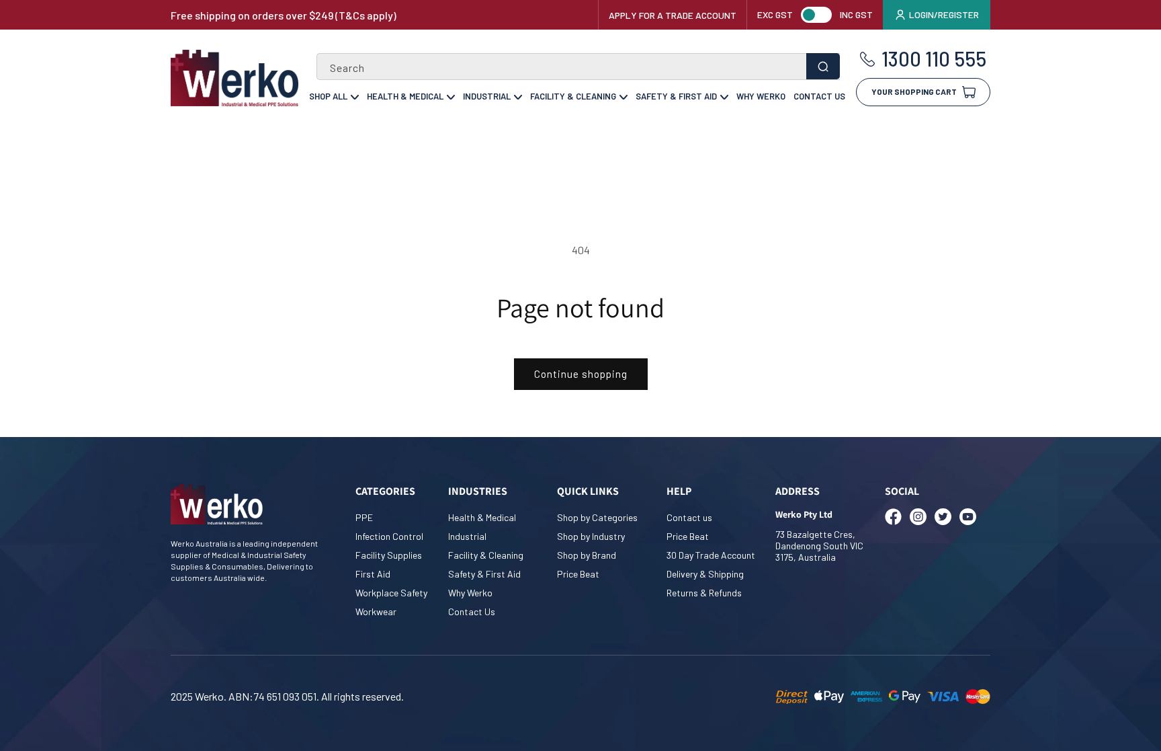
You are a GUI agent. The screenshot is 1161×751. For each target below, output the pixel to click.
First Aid (372, 574)
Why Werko (760, 96)
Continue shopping (581, 374)
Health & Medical (405, 96)
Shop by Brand (586, 555)
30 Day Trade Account (710, 555)
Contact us (689, 517)
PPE (364, 517)
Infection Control (389, 536)
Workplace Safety (391, 592)
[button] (923, 87)
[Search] (823, 66)
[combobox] (578, 66)
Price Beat (578, 574)
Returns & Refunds (704, 592)
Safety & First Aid (676, 96)
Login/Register (944, 14)
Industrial (487, 96)
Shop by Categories (597, 517)
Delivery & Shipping (705, 574)
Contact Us (819, 96)
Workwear (375, 611)
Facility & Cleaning (573, 96)
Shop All (328, 96)
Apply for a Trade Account (672, 15)
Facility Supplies (388, 555)
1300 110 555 (934, 59)
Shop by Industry (591, 536)
